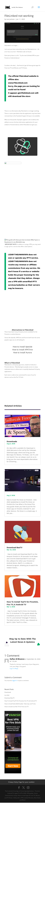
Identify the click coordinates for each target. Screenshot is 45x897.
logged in (14, 680)
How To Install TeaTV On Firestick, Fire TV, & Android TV (20, 701)
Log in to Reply (14, 668)
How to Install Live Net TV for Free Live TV (16, 706)
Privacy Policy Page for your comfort (21, 782)
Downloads (12, 441)
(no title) (6, 695)
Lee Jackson (11, 19)
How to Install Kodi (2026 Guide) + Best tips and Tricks (20, 704)
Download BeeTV (14, 547)
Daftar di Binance (17, 659)
